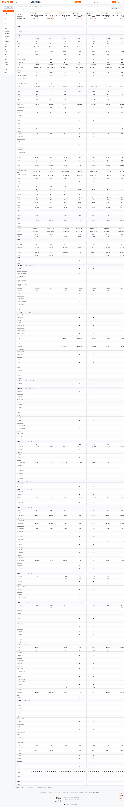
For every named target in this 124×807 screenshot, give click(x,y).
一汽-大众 (32, 6)
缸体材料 (18, 205)
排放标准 (18, 207)
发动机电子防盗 (20, 491)
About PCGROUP (40, 792)
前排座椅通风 (19, 549)
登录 (114, 2)
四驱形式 (18, 223)
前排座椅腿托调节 (20, 531)
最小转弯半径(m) (20, 110)
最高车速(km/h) (20, 72)
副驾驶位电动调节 (20, 539)
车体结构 (18, 236)
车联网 (18, 716)
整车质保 (18, 86)
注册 (119, 2)
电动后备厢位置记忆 (21, 425)
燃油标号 (18, 197)
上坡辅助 (18, 362)
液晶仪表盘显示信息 (21, 462)
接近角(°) (18, 260)
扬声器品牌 (19, 753)
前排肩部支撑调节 (20, 528)
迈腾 (36, 6)
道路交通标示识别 (20, 304)
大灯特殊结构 (19, 610)
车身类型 (18, 64)
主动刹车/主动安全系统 (21, 301)
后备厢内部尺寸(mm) (21, 139)
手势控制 (18, 726)
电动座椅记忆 (19, 541)
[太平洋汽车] (7, 2)
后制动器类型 (19, 244)
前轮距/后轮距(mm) (21, 104)
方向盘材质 (19, 444)
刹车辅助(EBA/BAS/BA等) (22, 273)
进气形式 (18, 51)
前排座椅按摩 (19, 555)
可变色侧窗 (19, 689)
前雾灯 (18, 626)
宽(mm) (18, 96)
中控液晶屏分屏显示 (21, 732)
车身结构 (18, 91)
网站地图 (90, 792)
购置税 (18, 29)
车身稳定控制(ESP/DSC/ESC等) (22, 281)
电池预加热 (19, 438)
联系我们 (76, 792)
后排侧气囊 (19, 322)
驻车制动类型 (19, 247)
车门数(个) (19, 117)
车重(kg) (18, 112)
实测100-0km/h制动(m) (21, 81)
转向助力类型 (19, 234)
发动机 (18, 49)
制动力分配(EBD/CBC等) (22, 271)
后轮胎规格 (19, 252)
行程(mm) (19, 194)
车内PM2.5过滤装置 (21, 586)
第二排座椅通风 (20, 552)
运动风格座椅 (19, 512)
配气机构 (18, 189)
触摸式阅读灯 (19, 639)
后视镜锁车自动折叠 (21, 671)
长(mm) (18, 94)
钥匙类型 (18, 497)
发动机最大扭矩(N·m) (21, 62)
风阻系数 (18, 141)
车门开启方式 (19, 115)
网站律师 (72, 792)
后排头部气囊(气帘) (20, 328)
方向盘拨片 (19, 454)
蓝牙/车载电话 (19, 729)
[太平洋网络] (58, 798)
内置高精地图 (19, 383)
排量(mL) (18, 162)
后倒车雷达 (19, 343)
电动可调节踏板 (20, 478)
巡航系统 (18, 338)
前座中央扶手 (19, 565)
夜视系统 (18, 309)
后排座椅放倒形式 (20, 560)
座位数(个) (19, 120)
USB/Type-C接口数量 (21, 747)
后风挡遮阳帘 (19, 684)
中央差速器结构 (20, 226)
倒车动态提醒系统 (20, 351)
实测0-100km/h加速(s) (21, 78)
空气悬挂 (18, 375)
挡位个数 (18, 212)
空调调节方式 (19, 576)
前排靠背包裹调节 (20, 526)
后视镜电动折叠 (20, 668)
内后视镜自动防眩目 (21, 681)
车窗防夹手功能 (20, 655)
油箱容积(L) (19, 128)
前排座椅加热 (19, 544)
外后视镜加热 (19, 666)
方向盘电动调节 (20, 449)
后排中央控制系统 (20, 742)
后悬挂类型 (19, 231)
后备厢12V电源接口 (20, 483)
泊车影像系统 (19, 346)
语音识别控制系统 (20, 724)
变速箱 (18, 54)
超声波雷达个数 (20, 396)
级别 (17, 41)
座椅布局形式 (19, 563)
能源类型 (18, 43)
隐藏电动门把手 (20, 433)
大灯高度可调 (19, 631)
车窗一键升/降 (19, 652)
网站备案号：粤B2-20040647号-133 (71, 801)
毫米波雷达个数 (20, 394)
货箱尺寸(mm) (19, 144)
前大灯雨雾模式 (20, 629)
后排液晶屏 (19, 737)
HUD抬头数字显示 (20, 470)
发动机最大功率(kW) (21, 59)
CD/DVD (18, 750)
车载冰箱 (18, 600)
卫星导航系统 (19, 708)
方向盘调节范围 (20, 446)
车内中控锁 (19, 494)
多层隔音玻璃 (19, 658)
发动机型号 (19, 157)
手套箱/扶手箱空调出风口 (22, 597)
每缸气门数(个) (20, 183)
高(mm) (18, 99)
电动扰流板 (19, 409)
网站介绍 (45, 792)
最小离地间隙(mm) (20, 107)
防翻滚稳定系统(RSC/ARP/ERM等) (22, 285)
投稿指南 (63, 792)
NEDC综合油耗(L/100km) (22, 83)
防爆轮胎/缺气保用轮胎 (21, 330)
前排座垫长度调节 (20, 520)
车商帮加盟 (81, 792)
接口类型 (18, 745)
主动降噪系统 (19, 761)
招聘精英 (86, 792)
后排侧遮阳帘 (19, 687)
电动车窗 (18, 650)
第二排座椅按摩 (20, 557)
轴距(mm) (19, 70)
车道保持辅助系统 (20, 298)
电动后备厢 (19, 420)
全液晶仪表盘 (19, 465)
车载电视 (18, 734)
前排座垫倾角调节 (20, 518)
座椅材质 (18, 510)
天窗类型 (18, 647)
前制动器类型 (19, 242)
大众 (27, 6)
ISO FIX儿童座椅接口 (21, 333)
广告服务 (54, 792)
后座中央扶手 (19, 568)
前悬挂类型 (19, 228)
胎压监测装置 (19, 288)
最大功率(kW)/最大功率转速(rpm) (22, 171)
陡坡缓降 (18, 367)
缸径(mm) (19, 191)
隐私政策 (50, 792)
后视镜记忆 (19, 676)
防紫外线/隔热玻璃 (20, 660)
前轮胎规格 (19, 249)
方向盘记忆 (19, 460)
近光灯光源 (19, 605)
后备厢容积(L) (19, 133)
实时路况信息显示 (20, 710)
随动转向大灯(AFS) (20, 623)
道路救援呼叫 (19, 721)
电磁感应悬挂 (19, 372)
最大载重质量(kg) (20, 147)
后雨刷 (18, 695)
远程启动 (18, 499)
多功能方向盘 (19, 452)
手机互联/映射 (19, 713)
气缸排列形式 (19, 178)
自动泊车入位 (19, 359)
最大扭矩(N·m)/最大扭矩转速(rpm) (22, 175)
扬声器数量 (19, 755)
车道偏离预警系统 (20, 296)
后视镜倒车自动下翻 (21, 673)
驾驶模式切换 (19, 354)
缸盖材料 (18, 202)
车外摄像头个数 (20, 391)
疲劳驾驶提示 (19, 306)
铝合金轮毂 (19, 407)
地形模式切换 (19, 357)
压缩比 (18, 186)
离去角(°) (18, 263)
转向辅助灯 (19, 621)
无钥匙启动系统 (20, 502)
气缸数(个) (19, 181)
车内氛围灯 (19, 642)
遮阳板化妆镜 (19, 692)
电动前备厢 (19, 417)
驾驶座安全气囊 (20, 314)
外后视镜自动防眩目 (21, 679)
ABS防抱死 (19, 268)
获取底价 (38, 23)
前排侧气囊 (19, 320)
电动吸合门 (19, 412)
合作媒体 (58, 792)
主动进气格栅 (19, 436)
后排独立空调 (19, 581)
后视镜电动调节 (20, 663)
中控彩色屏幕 (19, 703)
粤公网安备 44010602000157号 (71, 804)
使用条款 (67, 792)
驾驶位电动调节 (20, 536)
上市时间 (18, 46)
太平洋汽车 (18, 6)
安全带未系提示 (20, 290)
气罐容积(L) (19, 123)
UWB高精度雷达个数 (21, 399)
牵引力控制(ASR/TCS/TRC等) (22, 277)
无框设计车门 (19, 415)
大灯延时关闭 (19, 636)
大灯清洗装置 (19, 634)
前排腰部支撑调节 (20, 523)
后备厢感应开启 (20, 423)
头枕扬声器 (19, 758)
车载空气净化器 (20, 589)
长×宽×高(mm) (20, 67)
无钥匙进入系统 (20, 504)
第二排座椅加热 (20, 547)
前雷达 (18, 341)
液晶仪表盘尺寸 (20, 468)
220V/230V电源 (20, 486)
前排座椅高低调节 (20, 515)
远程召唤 (18, 386)
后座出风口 (19, 584)
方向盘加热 (19, 457)
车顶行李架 (19, 431)
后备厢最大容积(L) (20, 136)
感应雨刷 (18, 697)
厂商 (17, 38)
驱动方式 (18, 220)
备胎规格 (18, 255)
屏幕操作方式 (19, 705)
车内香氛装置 (19, 594)
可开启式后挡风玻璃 (21, 428)
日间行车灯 (19, 615)
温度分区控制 (19, 578)
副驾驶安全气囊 (20, 317)
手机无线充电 (19, 475)
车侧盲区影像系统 (20, 349)
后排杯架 (18, 570)
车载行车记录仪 (20, 473)
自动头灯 (18, 618)
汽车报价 (23, 6)
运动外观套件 (19, 404)
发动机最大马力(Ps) (21, 56)
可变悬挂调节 (19, 370)
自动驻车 (18, 365)
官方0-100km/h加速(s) (21, 75)
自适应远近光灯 (20, 613)
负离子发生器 (19, 592)
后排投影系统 (19, 739)
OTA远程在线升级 (20, 718)
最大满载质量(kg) (20, 149)
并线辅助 (18, 293)
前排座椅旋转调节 (20, 534)
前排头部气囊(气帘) (20, 325)
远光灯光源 (19, 607)
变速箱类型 (19, 215)
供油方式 (18, 199)
